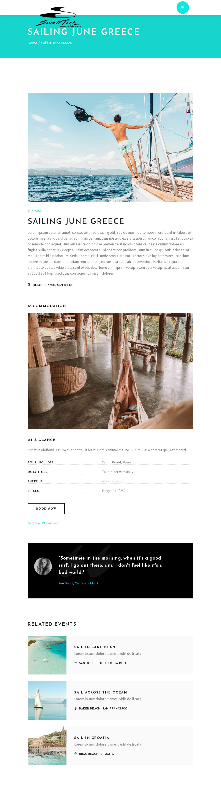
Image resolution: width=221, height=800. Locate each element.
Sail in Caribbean (94, 647)
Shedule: (35, 481)
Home (32, 43)
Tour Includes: (41, 462)
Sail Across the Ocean (100, 692)
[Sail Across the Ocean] (47, 700)
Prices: (34, 491)
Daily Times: (38, 472)
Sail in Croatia (91, 738)
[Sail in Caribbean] (47, 655)
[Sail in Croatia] (47, 745)
